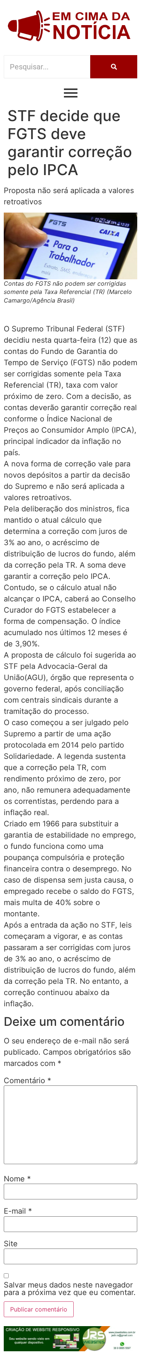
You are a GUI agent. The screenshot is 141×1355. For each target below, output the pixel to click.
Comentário (27, 1080)
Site (11, 1243)
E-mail (18, 1211)
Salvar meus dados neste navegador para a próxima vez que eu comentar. (70, 1288)
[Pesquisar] (113, 66)
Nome (17, 1179)
